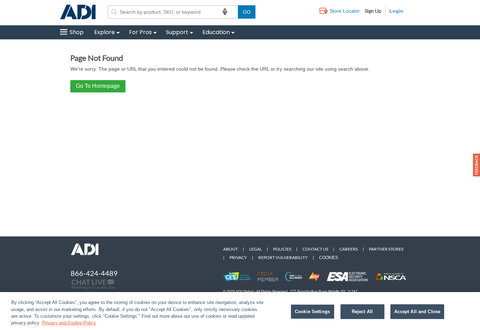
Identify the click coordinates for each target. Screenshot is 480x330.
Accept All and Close (417, 311)
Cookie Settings (312, 311)
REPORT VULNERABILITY (283, 257)
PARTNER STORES (386, 249)
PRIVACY (238, 257)
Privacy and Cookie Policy (69, 322)
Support (177, 32)
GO (247, 12)
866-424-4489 (94, 273)
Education (216, 32)
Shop (77, 32)
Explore (104, 32)
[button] (476, 165)
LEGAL (255, 249)
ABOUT (230, 249)
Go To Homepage (98, 86)
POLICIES (282, 249)
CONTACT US (315, 249)
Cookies (328, 257)
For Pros (140, 32)
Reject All (362, 311)
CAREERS (348, 249)
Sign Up (373, 11)
